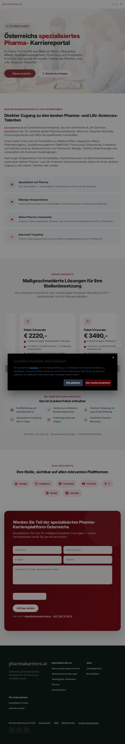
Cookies (33, 367)
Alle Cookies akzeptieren (98, 382)
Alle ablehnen (73, 382)
